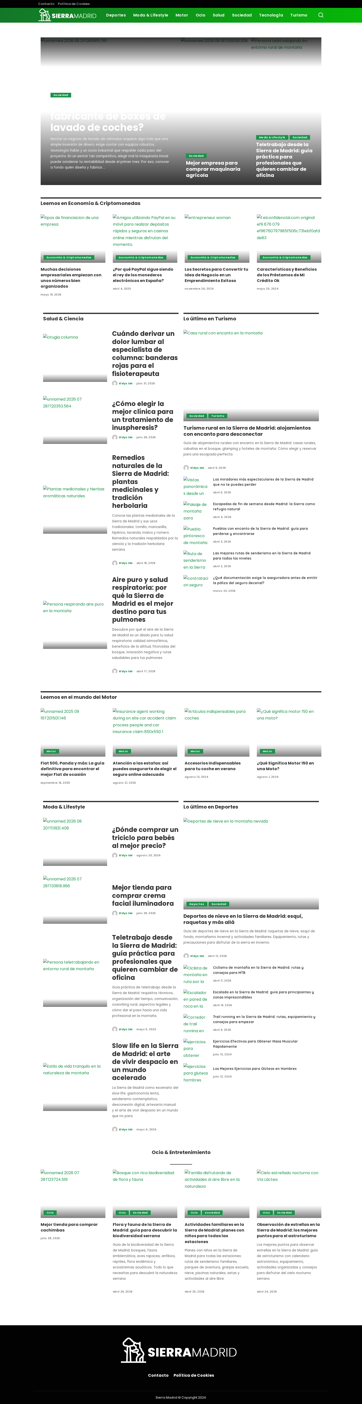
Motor (51, 751)
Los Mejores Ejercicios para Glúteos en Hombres (254, 1068)
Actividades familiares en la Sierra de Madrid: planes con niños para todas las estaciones (214, 1233)
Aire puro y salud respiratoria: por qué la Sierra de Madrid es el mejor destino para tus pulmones (142, 599)
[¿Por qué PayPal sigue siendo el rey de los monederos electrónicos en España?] (145, 238)
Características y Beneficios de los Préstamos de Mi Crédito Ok (287, 274)
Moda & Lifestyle (272, 137)
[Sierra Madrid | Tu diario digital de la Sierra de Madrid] (68, 15)
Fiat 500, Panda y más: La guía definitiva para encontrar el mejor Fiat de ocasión (72, 768)
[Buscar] (321, 15)
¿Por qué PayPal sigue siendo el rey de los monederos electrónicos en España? (143, 274)
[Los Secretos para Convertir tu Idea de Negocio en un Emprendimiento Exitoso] (217, 238)
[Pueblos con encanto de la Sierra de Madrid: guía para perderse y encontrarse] (195, 535)
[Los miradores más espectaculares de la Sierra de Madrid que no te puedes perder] (195, 486)
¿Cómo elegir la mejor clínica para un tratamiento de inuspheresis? (142, 415)
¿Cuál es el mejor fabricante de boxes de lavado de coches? (108, 116)
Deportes (196, 904)
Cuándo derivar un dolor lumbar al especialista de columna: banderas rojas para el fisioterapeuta (145, 353)
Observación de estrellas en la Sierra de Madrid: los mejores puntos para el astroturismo (288, 1230)
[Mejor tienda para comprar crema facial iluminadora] (75, 900)
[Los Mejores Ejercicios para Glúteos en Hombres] (195, 1072)
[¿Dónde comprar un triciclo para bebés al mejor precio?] (75, 842)
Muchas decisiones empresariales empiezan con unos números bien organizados (71, 277)
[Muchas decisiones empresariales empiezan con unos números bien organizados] (73, 238)
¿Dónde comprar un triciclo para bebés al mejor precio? (145, 837)
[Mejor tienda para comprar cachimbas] (73, 1194)
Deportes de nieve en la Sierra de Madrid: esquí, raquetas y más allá (243, 919)
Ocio (50, 1213)
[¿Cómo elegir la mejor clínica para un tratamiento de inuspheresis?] (75, 420)
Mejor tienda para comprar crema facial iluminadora (143, 895)
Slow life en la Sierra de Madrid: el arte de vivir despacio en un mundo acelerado (145, 1061)
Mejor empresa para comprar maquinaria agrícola (213, 169)
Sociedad (60, 95)
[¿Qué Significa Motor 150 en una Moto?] (289, 732)
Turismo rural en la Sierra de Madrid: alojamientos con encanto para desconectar (247, 430)
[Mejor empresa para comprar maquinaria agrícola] (216, 111)
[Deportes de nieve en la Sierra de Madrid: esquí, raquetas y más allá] (251, 863)
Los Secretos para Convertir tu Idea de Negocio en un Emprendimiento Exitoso (216, 274)
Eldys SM (64, 181)
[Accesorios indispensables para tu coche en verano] (217, 732)
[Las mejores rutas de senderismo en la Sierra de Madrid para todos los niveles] (195, 559)
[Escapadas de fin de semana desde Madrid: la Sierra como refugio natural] (195, 510)
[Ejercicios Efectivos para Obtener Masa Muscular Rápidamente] (195, 1048)
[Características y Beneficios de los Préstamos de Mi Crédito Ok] (289, 238)
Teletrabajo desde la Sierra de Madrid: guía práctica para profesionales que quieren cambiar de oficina (284, 160)
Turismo (217, 416)
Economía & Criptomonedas (69, 257)
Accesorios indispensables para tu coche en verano (213, 766)
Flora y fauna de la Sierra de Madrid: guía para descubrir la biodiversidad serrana (145, 1230)
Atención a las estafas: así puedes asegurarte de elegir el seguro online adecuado (145, 768)
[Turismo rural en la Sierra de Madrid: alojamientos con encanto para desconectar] (251, 375)
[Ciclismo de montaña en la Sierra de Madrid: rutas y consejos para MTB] (195, 974)
